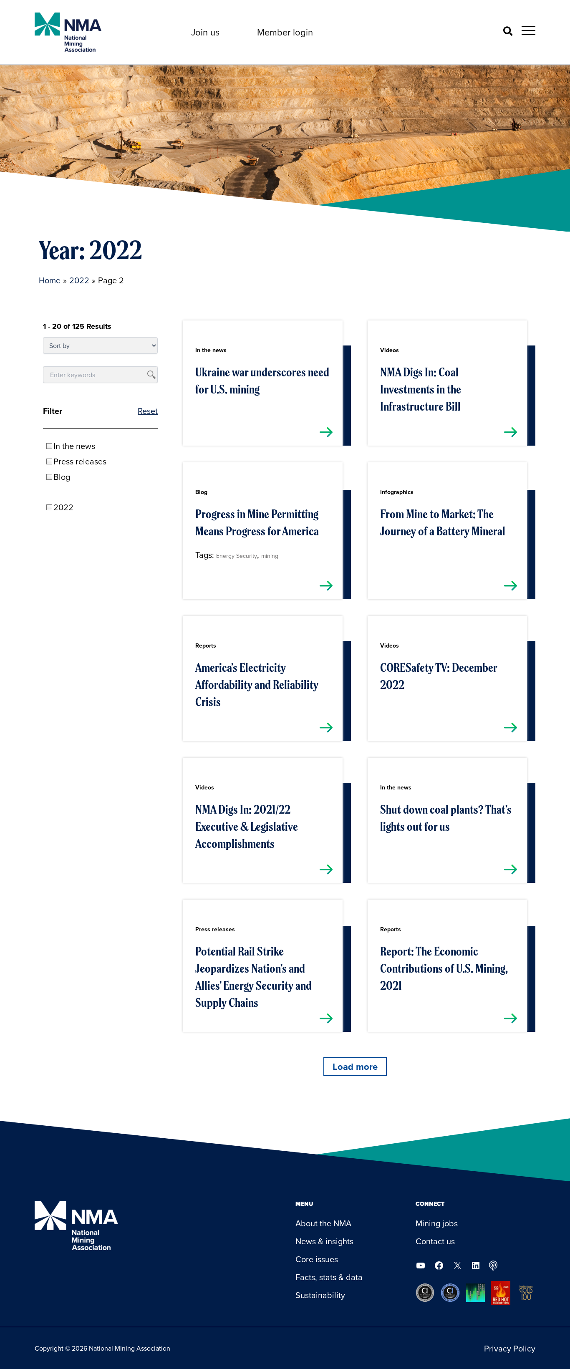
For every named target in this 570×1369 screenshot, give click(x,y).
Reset (148, 411)
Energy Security (236, 556)
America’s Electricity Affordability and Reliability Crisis (256, 685)
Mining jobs (437, 1223)
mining (269, 556)
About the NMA (323, 1223)
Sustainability (320, 1295)
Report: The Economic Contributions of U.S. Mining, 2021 (444, 968)
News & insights (324, 1241)
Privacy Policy (509, 1348)
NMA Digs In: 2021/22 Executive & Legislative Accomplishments (246, 826)
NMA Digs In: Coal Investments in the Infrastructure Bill (420, 389)
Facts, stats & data (329, 1277)
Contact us (435, 1241)
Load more (355, 1066)
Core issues (316, 1259)
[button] (205, 32)
